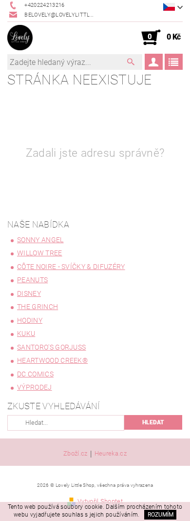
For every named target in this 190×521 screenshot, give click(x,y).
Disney (29, 293)
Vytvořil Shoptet (100, 501)
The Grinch (37, 307)
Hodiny (29, 320)
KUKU (26, 333)
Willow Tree (39, 253)
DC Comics (35, 374)
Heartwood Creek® (52, 360)
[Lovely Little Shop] (20, 37)
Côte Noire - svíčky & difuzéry (71, 267)
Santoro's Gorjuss (51, 347)
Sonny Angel (40, 240)
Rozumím (160, 514)
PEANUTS (32, 280)
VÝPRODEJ (34, 387)
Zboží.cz (75, 453)
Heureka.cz (111, 453)
